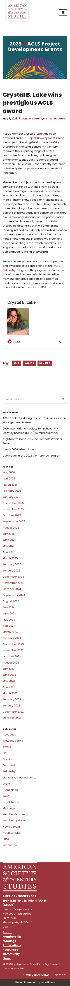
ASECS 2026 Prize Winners (19, 449)
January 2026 (11, 497)
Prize (6, 839)
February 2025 (12, 564)
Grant (6, 784)
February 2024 (12, 638)
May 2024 (9, 619)
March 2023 (10, 693)
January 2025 (11, 570)
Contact (61, 975)
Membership (12, 937)
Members (44, 363)
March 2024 (10, 632)
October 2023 (12, 656)
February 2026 (12, 491)
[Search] (63, 399)
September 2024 (14, 595)
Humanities (10, 790)
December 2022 (13, 712)
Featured (9, 765)
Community (11, 954)
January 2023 (11, 705)
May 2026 (9, 472)
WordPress (48, 982)
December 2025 (13, 503)
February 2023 (12, 699)
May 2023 (9, 681)
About (7, 932)
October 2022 (12, 718)
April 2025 (9, 552)
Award (7, 747)
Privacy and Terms (36, 975)
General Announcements (19, 777)
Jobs (6, 796)
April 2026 (9, 478)
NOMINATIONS (12, 833)
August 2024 (11, 601)
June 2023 (9, 675)
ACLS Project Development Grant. (42, 138)
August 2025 (11, 527)
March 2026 (10, 485)
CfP (5, 753)
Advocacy (9, 734)
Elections (9, 759)
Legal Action (11, 802)
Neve (18, 982)
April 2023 (9, 687)
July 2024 (9, 607)
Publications (12, 945)
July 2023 (9, 669)
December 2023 (13, 644)
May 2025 (9, 546)
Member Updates (54, 118)
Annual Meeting (13, 741)
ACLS (16, 363)
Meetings (9, 808)
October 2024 (12, 589)
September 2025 (14, 521)
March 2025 (10, 558)
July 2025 (9, 534)
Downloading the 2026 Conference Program (32, 455)
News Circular (12, 826)
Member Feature (32, 118)
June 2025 (9, 540)
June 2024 (9, 613)
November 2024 (13, 583)
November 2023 (13, 650)
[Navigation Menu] (63, 12)
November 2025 (13, 509)
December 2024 (13, 577)
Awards (29, 363)
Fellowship (9, 771)
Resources (10, 845)
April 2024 (9, 626)
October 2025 (12, 515)
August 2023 (11, 662)
